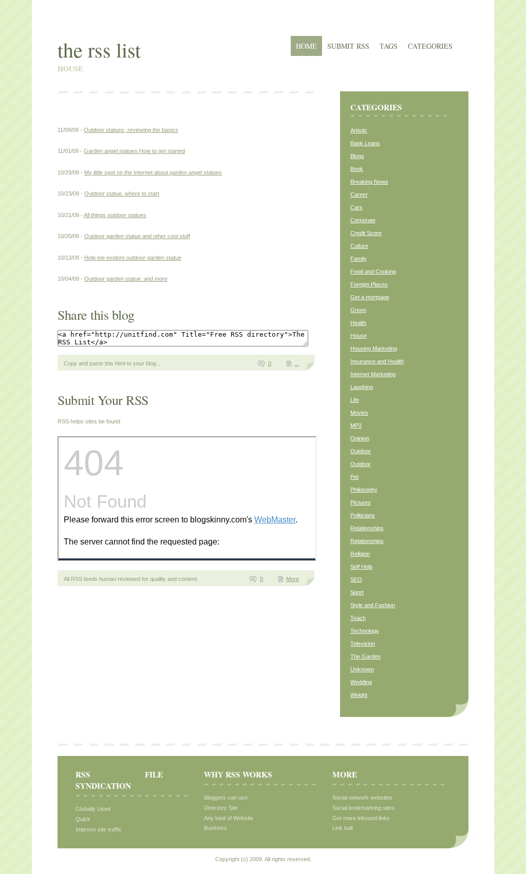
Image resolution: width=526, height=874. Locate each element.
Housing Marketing (373, 348)
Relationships (367, 528)
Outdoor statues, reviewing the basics (131, 130)
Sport (357, 592)
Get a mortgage (369, 297)
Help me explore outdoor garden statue (132, 258)
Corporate (362, 220)
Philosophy (364, 490)
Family (358, 259)
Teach (358, 618)
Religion (360, 554)
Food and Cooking (373, 271)
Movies (359, 413)
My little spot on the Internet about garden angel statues (153, 172)
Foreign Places (369, 284)
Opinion (359, 438)
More (292, 579)
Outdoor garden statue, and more (125, 279)
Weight (358, 695)
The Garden (365, 656)
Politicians (362, 515)
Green (358, 310)
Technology (364, 631)
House (358, 336)
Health (358, 323)
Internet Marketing (373, 374)
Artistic (358, 130)
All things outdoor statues (115, 215)
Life (354, 400)
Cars (356, 207)
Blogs (357, 156)
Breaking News (369, 182)
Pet (354, 477)
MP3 (356, 425)
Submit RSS (348, 46)
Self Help (361, 567)
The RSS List (99, 49)
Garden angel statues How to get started (134, 151)
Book (356, 169)
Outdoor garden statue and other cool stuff (137, 236)
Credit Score (366, 233)
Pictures (360, 502)
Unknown (362, 669)
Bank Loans (365, 143)
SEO (356, 579)
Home (306, 46)
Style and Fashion (372, 605)
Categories (430, 46)
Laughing (361, 387)
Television (362, 643)
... (296, 363)
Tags (389, 46)
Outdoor (360, 451)
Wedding (361, 682)
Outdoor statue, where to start (121, 193)
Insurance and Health (377, 361)
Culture (359, 246)
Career (359, 194)
